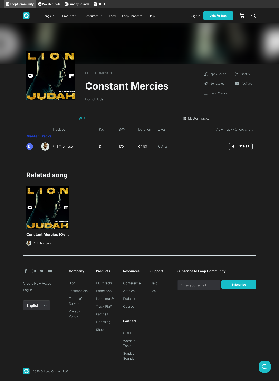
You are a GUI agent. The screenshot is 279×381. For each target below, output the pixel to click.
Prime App (104, 291)
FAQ (153, 291)
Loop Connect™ (132, 16)
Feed (112, 16)
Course (128, 306)
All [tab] (85, 118)
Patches (102, 314)
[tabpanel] (139, 140)
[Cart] (242, 15)
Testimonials (78, 291)
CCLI (127, 333)
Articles (129, 291)
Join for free (218, 15)
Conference (132, 283)
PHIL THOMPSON (98, 73)
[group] (241, 146)
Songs (47, 16)
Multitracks (104, 283)
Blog (72, 283)
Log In (27, 290)
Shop (100, 330)
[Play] (29, 146)
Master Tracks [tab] (198, 118)
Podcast (129, 299)
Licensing (103, 322)
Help (152, 16)
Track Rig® (104, 306)
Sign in (195, 16)
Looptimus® (105, 299)
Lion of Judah (95, 99)
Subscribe (239, 284)
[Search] (253, 15)
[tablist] (139, 118)
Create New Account (38, 283)
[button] (32, 146)
